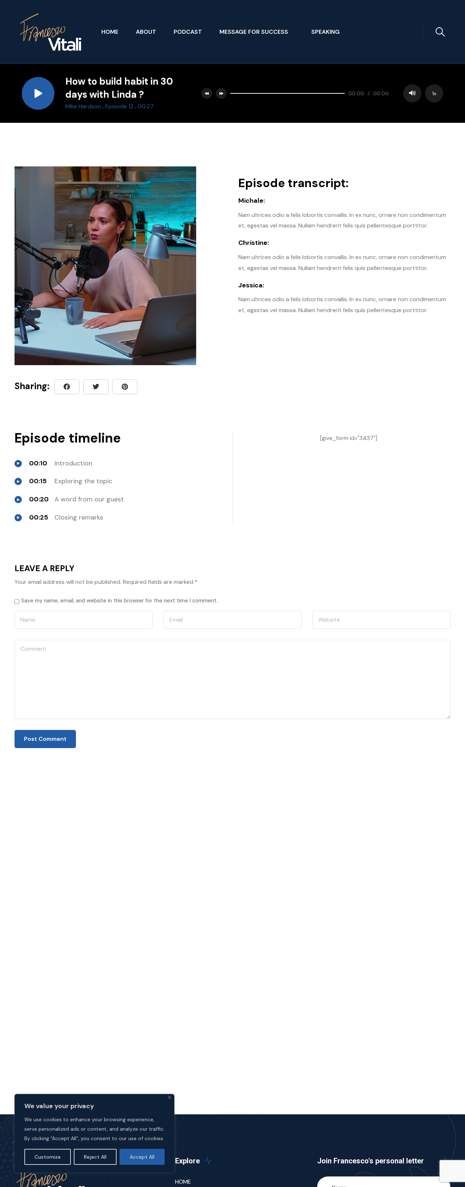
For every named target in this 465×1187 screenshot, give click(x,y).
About (146, 32)
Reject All (95, 1157)
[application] (335, 93)
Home (109, 32)
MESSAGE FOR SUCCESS (256, 32)
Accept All (142, 1157)
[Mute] (412, 93)
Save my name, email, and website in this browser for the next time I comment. (119, 600)
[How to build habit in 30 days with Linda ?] (124, 386)
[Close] (169, 1097)
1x (434, 93)
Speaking (325, 32)
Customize (48, 1157)
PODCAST (188, 32)
